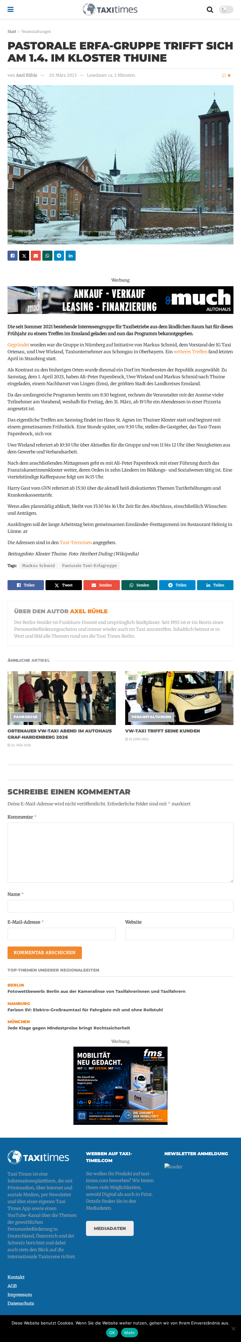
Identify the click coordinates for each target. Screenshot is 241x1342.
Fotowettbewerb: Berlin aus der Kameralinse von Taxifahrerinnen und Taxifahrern (96, 991)
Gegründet (18, 345)
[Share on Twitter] (24, 256)
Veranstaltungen (36, 31)
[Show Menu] (10, 9)
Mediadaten (110, 1228)
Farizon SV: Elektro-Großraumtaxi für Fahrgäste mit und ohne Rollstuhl (85, 1010)
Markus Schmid (38, 565)
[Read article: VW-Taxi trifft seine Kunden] (179, 698)
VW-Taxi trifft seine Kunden (162, 731)
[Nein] (233, 1328)
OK (112, 1332)
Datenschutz (21, 1303)
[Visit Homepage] (110, 9)
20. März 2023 (63, 75)
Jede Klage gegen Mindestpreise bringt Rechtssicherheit (69, 1028)
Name (16, 894)
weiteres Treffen (190, 352)
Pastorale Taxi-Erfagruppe (89, 565)
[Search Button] (210, 9)
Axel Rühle (26, 75)
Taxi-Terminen (76, 542)
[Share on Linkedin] (71, 256)
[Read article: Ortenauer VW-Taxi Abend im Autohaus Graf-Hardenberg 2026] (62, 698)
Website (133, 922)
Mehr (129, 1332)
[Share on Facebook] (13, 256)
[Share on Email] (36, 256)
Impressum (20, 1295)
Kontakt (16, 1277)
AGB (12, 1286)
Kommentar (22, 817)
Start (12, 31)
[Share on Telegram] (59, 256)
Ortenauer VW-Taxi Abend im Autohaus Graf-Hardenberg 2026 (60, 734)
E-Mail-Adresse (26, 922)
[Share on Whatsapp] (47, 256)
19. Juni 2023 (138, 739)
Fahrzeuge (26, 717)
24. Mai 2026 (20, 745)
